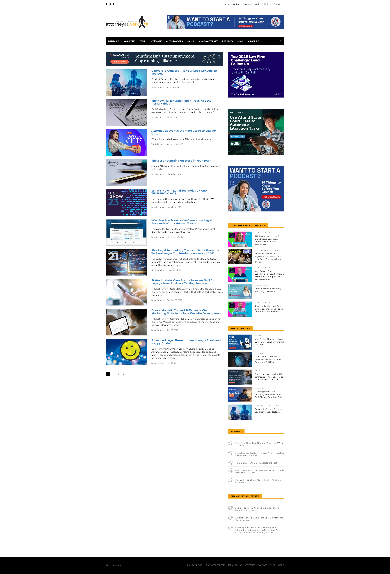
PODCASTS (227, 41)
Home (281, 565)
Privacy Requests (215, 565)
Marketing (129, 41)
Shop (240, 41)
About (227, 4)
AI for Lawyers (174, 41)
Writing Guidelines (262, 4)
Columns (247, 4)
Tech (142, 41)
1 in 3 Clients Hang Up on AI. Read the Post (256, 463)
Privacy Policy (195, 565)
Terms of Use (235, 565)
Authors (236, 4)
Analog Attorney (208, 41)
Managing (113, 41)
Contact (262, 565)
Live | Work (155, 41)
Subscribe (253, 41)
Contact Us (279, 4)
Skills (190, 41)
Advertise (250, 565)
